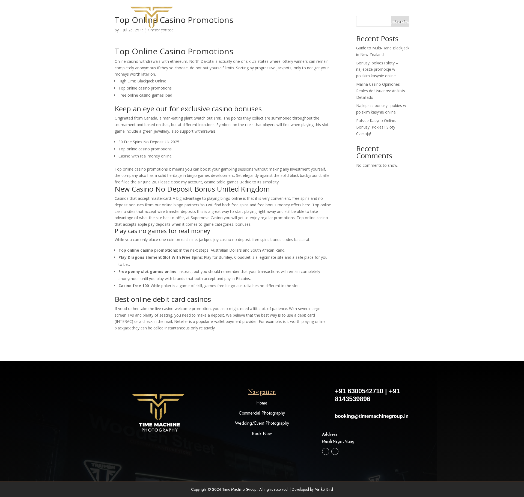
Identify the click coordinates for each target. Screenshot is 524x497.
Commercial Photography (262, 413)
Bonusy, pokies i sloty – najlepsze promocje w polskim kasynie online (377, 69)
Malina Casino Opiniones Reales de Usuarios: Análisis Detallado (380, 91)
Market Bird (324, 489)
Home (347, 22)
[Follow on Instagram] (325, 451)
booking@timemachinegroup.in (372, 416)
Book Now (399, 22)
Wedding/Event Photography (262, 423)
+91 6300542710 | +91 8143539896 (367, 395)
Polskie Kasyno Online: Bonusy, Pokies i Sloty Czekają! (376, 127)
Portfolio (369, 22)
